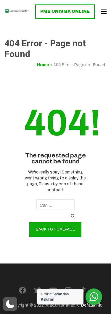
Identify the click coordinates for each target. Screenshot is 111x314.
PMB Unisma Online (65, 11)
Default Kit (91, 305)
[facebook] (22, 290)
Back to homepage (55, 229)
